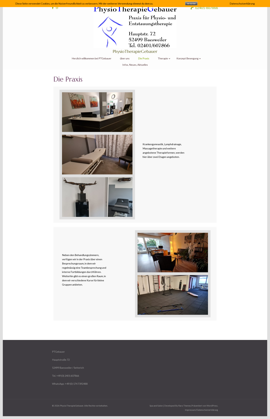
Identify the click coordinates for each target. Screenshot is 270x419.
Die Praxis (143, 58)
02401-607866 (206, 8)
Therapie (163, 58)
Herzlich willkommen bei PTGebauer (91, 58)
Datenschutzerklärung (242, 3)
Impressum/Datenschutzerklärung (201, 409)
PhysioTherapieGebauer (135, 51)
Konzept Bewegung (187, 58)
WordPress (212, 405)
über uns (125, 58)
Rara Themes (184, 405)
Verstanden (191, 4)
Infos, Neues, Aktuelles (135, 64)
